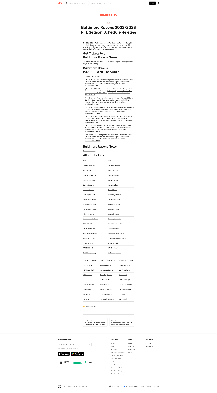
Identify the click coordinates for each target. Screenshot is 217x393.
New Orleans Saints (114, 209)
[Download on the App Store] (64, 354)
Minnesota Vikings (114, 204)
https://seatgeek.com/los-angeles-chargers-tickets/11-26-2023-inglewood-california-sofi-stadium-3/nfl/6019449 (108, 93)
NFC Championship (114, 253)
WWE (85, 280)
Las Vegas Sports (106, 289)
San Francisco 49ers (115, 224)
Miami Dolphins (88, 214)
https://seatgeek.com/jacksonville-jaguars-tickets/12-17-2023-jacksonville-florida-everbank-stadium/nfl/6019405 (108, 111)
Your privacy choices (132, 386)
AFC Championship (89, 253)
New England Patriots (90, 219)
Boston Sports (105, 280)
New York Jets (88, 224)
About (113, 343)
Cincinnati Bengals (89, 175)
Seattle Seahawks (114, 228)
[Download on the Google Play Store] (77, 354)
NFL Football (87, 265)
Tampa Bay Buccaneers (116, 233)
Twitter (130, 343)
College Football (88, 284)
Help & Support (116, 365)
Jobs (112, 346)
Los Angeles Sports (106, 270)
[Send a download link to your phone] (89, 344)
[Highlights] (108, 16)
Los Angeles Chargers (90, 209)
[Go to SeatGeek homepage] (60, 3)
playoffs (86, 64)
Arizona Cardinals (114, 166)
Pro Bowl (122, 294)
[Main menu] (158, 3)
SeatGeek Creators (117, 374)
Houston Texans (88, 190)
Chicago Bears (113, 180)
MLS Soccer (87, 294)
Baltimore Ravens (118, 43)
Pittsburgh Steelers (90, 233)
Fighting (86, 299)
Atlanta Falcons (113, 170)
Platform (148, 343)
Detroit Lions (112, 190)
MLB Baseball (87, 275)
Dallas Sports (104, 284)
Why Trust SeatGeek (117, 352)
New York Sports (105, 265)
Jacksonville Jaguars (89, 199)
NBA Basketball (88, 270)
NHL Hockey (87, 289)
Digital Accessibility (117, 355)
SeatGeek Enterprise (117, 371)
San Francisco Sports (107, 299)
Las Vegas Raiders (89, 228)
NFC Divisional (112, 248)
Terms (142, 386)
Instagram (131, 349)
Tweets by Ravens (89, 151)
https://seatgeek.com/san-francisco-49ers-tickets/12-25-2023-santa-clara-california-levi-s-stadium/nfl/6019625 (108, 120)
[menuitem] (93, 3)
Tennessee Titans (89, 238)
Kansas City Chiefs (89, 204)
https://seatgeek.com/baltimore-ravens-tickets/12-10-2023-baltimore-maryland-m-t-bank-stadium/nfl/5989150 (108, 102)
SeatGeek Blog (116, 358)
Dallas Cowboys (113, 185)
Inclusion (114, 349)
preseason (130, 61)
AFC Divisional (88, 248)
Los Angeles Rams (114, 199)
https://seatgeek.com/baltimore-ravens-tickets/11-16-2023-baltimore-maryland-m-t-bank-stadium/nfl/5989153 (108, 84)
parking (95, 64)
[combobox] (77, 3)
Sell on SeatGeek (116, 368)
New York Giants (113, 214)
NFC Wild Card (113, 243)
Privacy (149, 386)
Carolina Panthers (114, 175)
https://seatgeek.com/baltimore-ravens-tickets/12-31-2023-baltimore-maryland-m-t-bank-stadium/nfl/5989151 (108, 129)
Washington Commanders (117, 238)
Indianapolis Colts (89, 195)
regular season (120, 61)
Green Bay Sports (106, 275)
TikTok (130, 352)
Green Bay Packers (114, 195)
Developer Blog (150, 346)
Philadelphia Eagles (114, 219)
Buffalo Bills (87, 170)
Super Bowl (123, 299)
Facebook (131, 346)
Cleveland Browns (89, 180)
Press (112, 362)
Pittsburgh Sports (106, 294)
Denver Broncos (88, 185)
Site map (156, 386)
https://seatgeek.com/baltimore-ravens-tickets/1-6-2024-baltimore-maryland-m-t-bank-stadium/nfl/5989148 (108, 139)
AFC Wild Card (88, 243)
